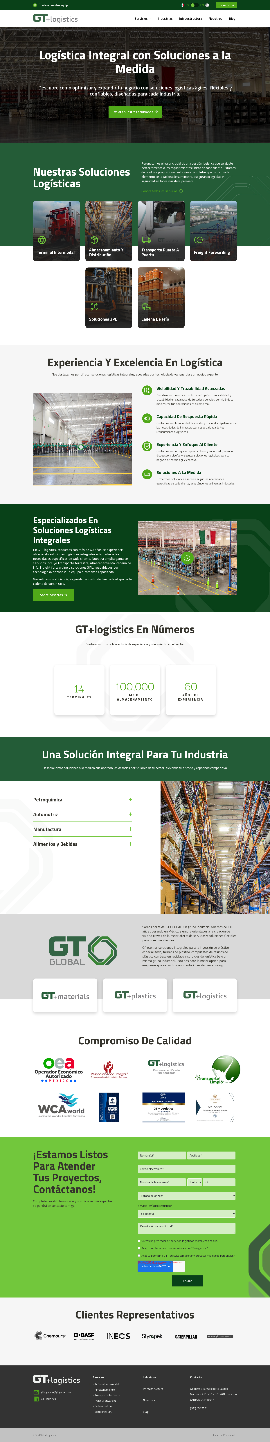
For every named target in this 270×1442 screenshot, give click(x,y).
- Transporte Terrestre (106, 1395)
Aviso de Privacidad (224, 1435)
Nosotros (215, 18)
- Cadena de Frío (102, 1406)
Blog (232, 18)
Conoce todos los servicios (159, 191)
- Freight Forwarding (104, 1401)
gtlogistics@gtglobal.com (56, 1392)
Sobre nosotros (52, 594)
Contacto (225, 5)
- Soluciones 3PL (102, 1412)
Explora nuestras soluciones (133, 111)
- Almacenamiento (104, 1390)
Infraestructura (190, 18)
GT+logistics (48, 1399)
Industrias (165, 18)
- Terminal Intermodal (106, 1384)
